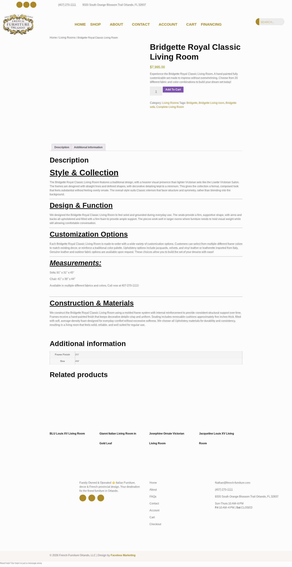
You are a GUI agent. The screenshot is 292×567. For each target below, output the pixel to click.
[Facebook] (19, 5)
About (116, 24)
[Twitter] (26, 5)
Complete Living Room (170, 107)
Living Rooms (170, 102)
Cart (191, 24)
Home (80, 24)
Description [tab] (61, 147)
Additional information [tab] (88, 147)
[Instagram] (33, 5)
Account (168, 24)
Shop (95, 24)
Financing (211, 24)
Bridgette (192, 102)
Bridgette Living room (211, 102)
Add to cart (173, 89)
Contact (141, 24)
